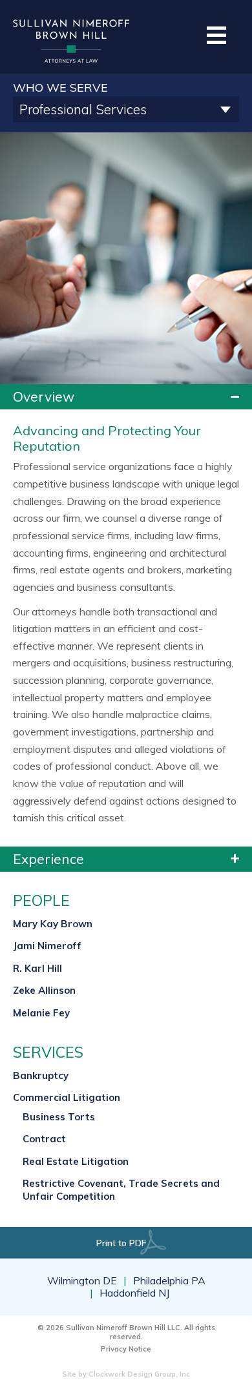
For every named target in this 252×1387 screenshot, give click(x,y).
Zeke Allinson (44, 990)
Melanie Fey (41, 1013)
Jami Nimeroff (47, 946)
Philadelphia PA (169, 1281)
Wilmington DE (82, 1281)
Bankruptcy (40, 1075)
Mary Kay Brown (52, 924)
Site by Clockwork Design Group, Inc (126, 1374)
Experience (48, 858)
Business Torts (59, 1117)
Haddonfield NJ (134, 1293)
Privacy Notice (126, 1348)
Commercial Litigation (66, 1097)
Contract (44, 1139)
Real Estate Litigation (76, 1161)
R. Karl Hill (37, 968)
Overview (43, 396)
